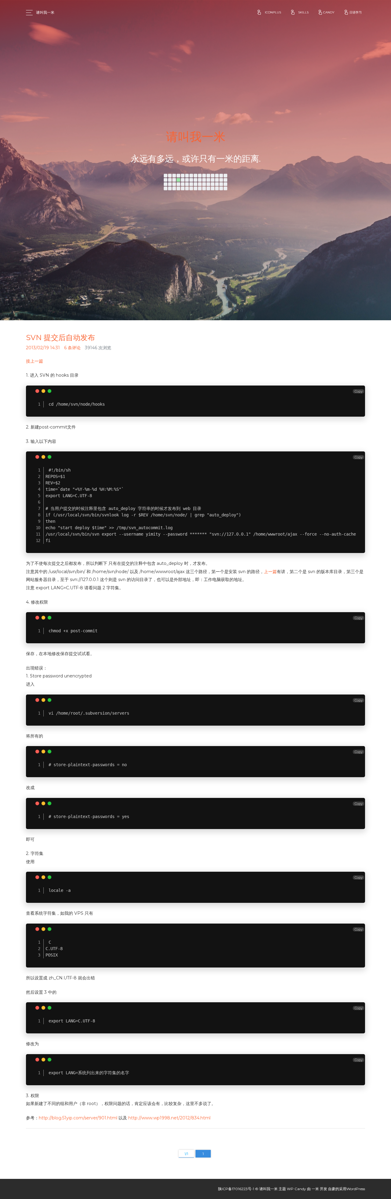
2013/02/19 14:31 (43, 347)
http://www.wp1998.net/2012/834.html (169, 1118)
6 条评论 (72, 347)
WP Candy (296, 1188)
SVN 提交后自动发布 (60, 337)
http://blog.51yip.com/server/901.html (78, 1118)
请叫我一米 (45, 12)
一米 (315, 1188)
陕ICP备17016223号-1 (236, 1188)
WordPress (355, 1188)
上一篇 (270, 571)
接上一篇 (34, 361)
